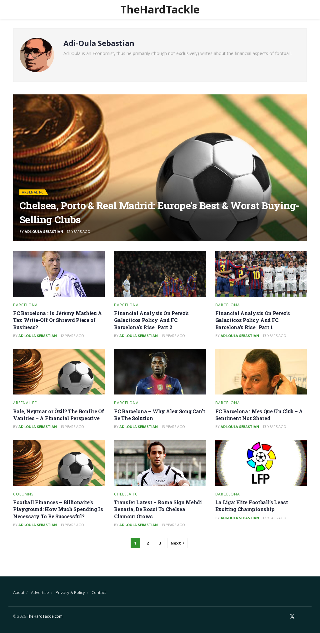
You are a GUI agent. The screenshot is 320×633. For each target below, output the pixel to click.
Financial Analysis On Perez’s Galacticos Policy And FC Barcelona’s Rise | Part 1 (252, 320)
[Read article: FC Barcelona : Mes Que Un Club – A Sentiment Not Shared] (261, 372)
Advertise (40, 592)
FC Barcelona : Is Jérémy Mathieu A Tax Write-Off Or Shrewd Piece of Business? (57, 320)
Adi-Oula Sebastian (44, 231)
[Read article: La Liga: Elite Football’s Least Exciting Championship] (261, 463)
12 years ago (78, 231)
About (18, 592)
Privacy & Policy (70, 592)
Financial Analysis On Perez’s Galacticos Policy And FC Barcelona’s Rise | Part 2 (151, 320)
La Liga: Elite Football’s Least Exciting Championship (251, 505)
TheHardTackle (159, 9)
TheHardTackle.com (44, 616)
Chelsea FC (126, 494)
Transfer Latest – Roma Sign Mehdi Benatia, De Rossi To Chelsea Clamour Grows (158, 509)
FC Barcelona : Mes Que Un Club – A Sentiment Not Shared (259, 414)
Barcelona (25, 305)
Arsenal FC (32, 192)
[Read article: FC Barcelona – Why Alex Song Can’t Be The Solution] (160, 372)
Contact (99, 592)
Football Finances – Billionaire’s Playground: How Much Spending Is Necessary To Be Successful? (58, 509)
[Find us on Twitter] (292, 616)
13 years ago (173, 335)
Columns (23, 494)
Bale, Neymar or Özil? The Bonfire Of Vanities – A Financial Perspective (58, 414)
